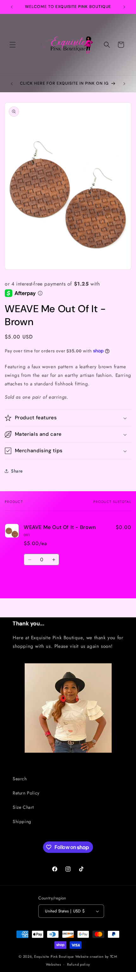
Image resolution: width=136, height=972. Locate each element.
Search (20, 779)
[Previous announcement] (12, 7)
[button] (13, 45)
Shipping (22, 821)
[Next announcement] (124, 7)
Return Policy (26, 793)
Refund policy (78, 964)
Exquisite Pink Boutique (54, 956)
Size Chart (23, 807)
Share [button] (17, 471)
